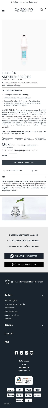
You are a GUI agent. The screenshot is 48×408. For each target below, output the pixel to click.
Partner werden (11, 311)
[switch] (27, 382)
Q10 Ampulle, (31, 103)
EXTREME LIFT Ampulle (19, 105)
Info (3, 177)
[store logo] (24, 10)
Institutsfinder (10, 307)
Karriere (7, 318)
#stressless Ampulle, (18, 103)
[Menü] (31, 377)
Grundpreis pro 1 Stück (23, 150)
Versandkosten (31, 145)
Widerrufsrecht (24, 371)
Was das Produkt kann (12, 90)
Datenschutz (24, 361)
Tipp (3, 132)
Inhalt (4, 150)
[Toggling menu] (3, 10)
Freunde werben (11, 315)
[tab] (24, 177)
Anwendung (7, 110)
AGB (24, 364)
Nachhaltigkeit (10, 300)
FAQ (6, 342)
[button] (35, 171)
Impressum (24, 367)
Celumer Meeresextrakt (14, 304)
